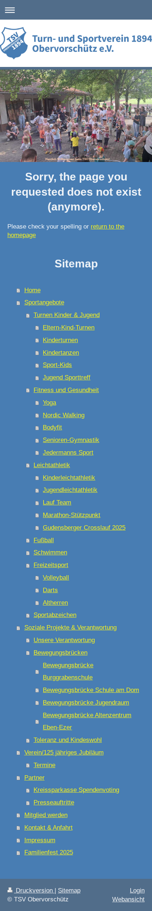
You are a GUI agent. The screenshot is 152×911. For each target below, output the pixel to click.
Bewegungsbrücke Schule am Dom (91, 690)
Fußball (44, 540)
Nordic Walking (63, 415)
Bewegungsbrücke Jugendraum (86, 702)
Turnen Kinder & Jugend (67, 314)
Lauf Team (57, 502)
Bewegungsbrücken (60, 652)
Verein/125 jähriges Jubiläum (64, 752)
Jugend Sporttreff (66, 377)
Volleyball (56, 577)
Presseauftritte (54, 802)
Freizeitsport (51, 564)
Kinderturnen (60, 340)
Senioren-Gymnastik (71, 439)
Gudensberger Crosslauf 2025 (84, 527)
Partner (34, 777)
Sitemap (69, 890)
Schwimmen (50, 552)
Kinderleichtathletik (69, 477)
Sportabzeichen (55, 614)
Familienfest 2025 (48, 852)
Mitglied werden (46, 815)
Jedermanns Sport (68, 452)
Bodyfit (52, 427)
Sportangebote (44, 302)
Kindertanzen (61, 352)
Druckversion (34, 890)
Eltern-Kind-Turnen (68, 327)
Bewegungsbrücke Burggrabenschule (68, 671)
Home (32, 290)
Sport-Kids (57, 364)
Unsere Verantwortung (64, 640)
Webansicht (128, 899)
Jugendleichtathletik (70, 489)
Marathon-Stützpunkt (71, 515)
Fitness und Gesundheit (66, 390)
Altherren (55, 602)
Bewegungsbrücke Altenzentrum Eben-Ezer (87, 721)
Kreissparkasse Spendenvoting (76, 789)
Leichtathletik (52, 465)
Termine (44, 765)
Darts (50, 590)
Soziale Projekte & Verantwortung (70, 627)
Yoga (49, 402)
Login (137, 890)
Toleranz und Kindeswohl (68, 739)
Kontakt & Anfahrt (48, 827)
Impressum (39, 840)
